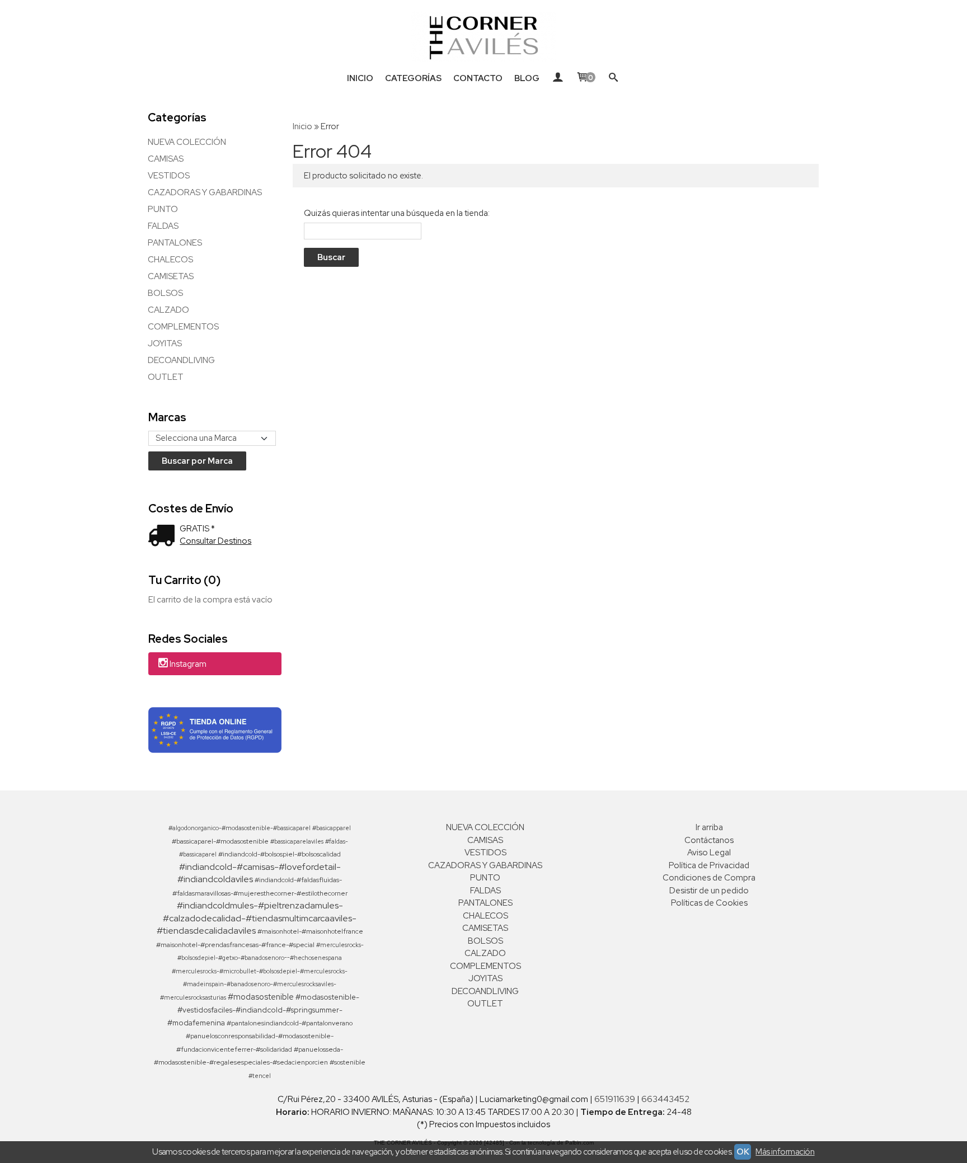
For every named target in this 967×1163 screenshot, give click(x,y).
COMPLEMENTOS (183, 326)
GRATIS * (197, 528)
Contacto (478, 78)
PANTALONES (175, 242)
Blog (526, 78)
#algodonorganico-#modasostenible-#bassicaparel (239, 828)
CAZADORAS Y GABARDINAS (205, 192)
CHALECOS (170, 259)
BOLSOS (165, 293)
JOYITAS (165, 343)
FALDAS (163, 226)
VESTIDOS (169, 175)
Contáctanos (709, 840)
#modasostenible (261, 996)
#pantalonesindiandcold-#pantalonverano (290, 1023)
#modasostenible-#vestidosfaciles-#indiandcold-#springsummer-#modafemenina (263, 1010)
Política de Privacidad (709, 865)
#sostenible (347, 1062)
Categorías (413, 78)
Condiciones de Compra (709, 877)
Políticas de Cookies (709, 902)
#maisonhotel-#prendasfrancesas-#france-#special (235, 944)
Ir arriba (709, 827)
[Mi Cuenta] (558, 78)
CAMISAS (166, 158)
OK (742, 1151)
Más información (784, 1151)
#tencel (259, 1076)
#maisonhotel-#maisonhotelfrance (310, 931)
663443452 (665, 1099)
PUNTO (163, 209)
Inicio (360, 78)
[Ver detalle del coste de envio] (164, 536)
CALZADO (168, 310)
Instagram (188, 664)
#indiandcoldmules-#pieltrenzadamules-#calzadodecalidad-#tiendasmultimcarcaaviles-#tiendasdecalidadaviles (257, 918)
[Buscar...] (614, 78)
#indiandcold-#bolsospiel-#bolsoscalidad (279, 854)
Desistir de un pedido (709, 890)
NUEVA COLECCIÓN (187, 142)
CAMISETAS (171, 276)
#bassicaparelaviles (296, 841)
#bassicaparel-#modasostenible (220, 841)
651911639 (614, 1099)
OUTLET (166, 377)
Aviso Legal (709, 852)
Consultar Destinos (215, 541)
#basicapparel (331, 828)
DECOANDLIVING (181, 360)
